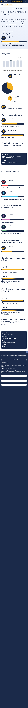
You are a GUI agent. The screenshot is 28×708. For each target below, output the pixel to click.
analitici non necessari (9, 368)
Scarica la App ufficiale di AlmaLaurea (5, 1)
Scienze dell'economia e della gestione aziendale (11, 157)
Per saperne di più (5, 372)
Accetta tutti (14, 384)
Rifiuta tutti (14, 381)
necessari (5, 362)
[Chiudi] (27, 352)
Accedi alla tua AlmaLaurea (18, 1)
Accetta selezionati (14, 376)
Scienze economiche (8, 162)
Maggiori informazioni (14, 359)
